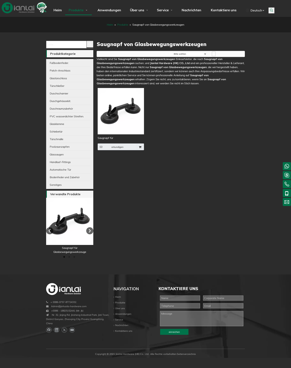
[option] (62, 226)
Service (119, 319)
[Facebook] (49, 330)
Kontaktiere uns (123, 330)
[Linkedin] (56, 330)
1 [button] (64, 257)
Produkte (120, 302)
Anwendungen (123, 313)
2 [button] (69, 257)
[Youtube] (72, 330)
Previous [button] (49, 230)
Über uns (120, 308)
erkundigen (117, 147)
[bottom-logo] (63, 289)
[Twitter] (64, 330)
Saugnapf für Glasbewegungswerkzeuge (114, 138)
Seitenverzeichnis (186, 354)
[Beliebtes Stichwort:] (271, 10)
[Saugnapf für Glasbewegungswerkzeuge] (62, 221)
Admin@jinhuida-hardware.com (69, 306)
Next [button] (89, 230)
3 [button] (74, 257)
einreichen (174, 331)
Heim (118, 296)
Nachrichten (121, 325)
